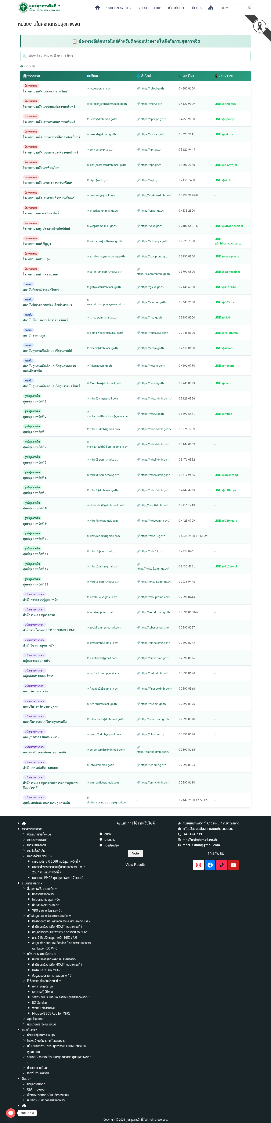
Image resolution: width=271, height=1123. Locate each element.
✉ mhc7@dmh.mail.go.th (102, 490)
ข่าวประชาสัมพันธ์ (37, 839)
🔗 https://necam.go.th (151, 365)
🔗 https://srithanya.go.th (152, 241)
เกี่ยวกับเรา (176, 7)
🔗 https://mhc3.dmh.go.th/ (154, 429)
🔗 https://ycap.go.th (150, 226)
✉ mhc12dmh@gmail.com (103, 566)
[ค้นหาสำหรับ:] (236, 7)
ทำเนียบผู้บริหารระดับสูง (41, 1035)
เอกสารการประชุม (42, 986)
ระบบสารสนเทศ (148, 7)
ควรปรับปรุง (111, 845)
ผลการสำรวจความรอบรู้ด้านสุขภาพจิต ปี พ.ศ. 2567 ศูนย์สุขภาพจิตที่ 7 (59, 869)
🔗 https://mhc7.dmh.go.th (153, 490)
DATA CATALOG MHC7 (46, 970)
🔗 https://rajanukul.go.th (152, 332)
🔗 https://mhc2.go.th (150, 413)
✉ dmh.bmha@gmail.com (102, 642)
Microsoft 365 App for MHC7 (51, 1013)
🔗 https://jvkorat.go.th (151, 134)
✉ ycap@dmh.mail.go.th (102, 226)
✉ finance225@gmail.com (102, 688)
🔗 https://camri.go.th (150, 383)
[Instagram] (198, 865)
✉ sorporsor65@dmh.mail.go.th (106, 749)
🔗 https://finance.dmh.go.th (154, 688)
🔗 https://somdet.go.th (151, 302)
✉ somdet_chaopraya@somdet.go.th (107, 302)
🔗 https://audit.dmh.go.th (153, 658)
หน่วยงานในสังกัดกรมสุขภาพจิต (49, 23)
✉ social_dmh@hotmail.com (104, 627)
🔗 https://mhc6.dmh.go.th (153, 474)
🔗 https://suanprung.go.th (153, 256)
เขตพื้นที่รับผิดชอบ (38, 1073)
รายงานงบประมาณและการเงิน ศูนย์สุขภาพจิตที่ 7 (61, 997)
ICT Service (39, 1002)
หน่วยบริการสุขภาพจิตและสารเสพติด (54, 959)
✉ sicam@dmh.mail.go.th (102, 348)
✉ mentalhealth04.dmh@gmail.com (107, 444)
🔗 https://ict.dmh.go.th (151, 765)
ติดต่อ (196, 7)
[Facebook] (210, 865)
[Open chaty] (10, 1113)
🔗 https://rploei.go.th (150, 88)
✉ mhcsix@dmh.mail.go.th (103, 474)
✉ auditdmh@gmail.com (102, 658)
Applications (35, 1018)
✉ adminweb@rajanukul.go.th (105, 332)
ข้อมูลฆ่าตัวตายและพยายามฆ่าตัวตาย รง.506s (59, 932)
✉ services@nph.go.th (100, 149)
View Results (135, 864)
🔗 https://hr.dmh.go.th (151, 703)
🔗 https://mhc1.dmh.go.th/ (154, 398)
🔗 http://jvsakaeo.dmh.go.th (154, 195)
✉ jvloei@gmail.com (99, 88)
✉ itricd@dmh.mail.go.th (102, 317)
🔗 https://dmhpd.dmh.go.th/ (153, 749)
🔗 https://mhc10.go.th (151, 536)
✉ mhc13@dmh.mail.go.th (103, 581)
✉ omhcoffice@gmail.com (103, 782)
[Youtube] (233, 865)
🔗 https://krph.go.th (149, 103)
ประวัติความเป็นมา (37, 1067)
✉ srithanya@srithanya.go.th (104, 241)
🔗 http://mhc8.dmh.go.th (153, 505)
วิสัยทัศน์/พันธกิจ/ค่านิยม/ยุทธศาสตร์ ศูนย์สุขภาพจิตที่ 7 (59, 1059)
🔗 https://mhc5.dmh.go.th (153, 459)
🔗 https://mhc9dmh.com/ (153, 520)
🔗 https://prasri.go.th (150, 210)
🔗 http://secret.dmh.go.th (153, 612)
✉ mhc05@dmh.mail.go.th (103, 459)
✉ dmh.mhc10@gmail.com (103, 536)
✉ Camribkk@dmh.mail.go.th (104, 383)
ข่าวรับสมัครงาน (36, 845)
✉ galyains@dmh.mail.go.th (104, 287)
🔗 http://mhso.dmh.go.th (153, 719)
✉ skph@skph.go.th (98, 180)
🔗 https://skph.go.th (149, 180)
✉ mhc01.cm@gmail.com (102, 398)
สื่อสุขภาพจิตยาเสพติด (40, 888)
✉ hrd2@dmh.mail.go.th (102, 703)
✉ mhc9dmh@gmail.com (102, 520)
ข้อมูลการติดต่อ (36, 1084)
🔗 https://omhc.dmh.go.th (153, 782)
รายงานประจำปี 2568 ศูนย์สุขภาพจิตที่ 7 (56, 861)
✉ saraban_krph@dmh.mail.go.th (107, 103)
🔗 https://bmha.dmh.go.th (153, 642)
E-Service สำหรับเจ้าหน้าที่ (42, 980)
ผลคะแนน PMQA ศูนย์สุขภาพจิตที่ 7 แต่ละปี (57, 877)
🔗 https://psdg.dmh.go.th (153, 673)
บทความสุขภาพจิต (43, 894)
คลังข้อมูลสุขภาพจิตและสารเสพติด (48, 915)
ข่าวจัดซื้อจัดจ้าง (36, 850)
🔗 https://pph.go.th (149, 164)
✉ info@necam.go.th (99, 365)
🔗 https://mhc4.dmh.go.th (153, 444)
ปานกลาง (109, 839)
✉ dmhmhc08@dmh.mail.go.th (106, 505)
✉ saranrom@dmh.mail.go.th (104, 271)
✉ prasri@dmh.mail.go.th (102, 210)
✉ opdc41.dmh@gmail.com (103, 673)
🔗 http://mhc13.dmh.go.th (154, 581)
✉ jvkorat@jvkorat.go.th (101, 134)
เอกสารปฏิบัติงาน (42, 991)
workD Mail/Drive (43, 1008)
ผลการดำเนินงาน (37, 856)
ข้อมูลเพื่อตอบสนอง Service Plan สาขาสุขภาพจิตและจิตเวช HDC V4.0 (61, 945)
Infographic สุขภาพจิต (46, 899)
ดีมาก (107, 834)
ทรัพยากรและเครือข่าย (40, 953)
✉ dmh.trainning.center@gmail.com (107, 800)
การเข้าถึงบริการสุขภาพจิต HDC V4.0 (54, 937)
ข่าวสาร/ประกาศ (117, 7)
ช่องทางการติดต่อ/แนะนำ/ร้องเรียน (48, 1095)
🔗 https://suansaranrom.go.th (153, 271)
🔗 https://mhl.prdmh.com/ (153, 597)
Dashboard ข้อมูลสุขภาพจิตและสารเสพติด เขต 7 (61, 921)
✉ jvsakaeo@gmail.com (101, 195)
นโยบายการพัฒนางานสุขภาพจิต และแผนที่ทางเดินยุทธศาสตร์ (56, 1048)
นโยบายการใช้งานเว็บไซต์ (41, 1024)
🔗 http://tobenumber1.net (153, 627)
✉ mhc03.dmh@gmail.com (103, 429)
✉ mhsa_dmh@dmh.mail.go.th (105, 719)
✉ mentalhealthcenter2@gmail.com (108, 414)
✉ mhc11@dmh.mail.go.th (103, 551)
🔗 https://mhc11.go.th (151, 551)
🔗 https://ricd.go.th (149, 317)
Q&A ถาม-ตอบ (35, 1089)
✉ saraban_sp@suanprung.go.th (106, 256)
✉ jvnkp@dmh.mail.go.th (102, 119)
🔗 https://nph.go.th (149, 149)
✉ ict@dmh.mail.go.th (100, 765)
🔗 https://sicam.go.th (150, 348)
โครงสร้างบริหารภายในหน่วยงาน (46, 1040)
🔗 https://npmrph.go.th (151, 119)
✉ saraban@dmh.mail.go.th (103, 612)
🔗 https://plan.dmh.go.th (153, 734)
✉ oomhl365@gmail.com (102, 597)
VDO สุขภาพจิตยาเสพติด (47, 910)
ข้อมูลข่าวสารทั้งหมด (39, 834)
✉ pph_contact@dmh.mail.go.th (106, 164)
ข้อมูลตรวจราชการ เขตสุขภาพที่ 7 (52, 975)
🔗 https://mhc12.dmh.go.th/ (153, 566)
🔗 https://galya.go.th (150, 287)
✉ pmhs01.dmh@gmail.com (104, 734)
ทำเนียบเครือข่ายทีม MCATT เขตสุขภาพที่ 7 (57, 926)
